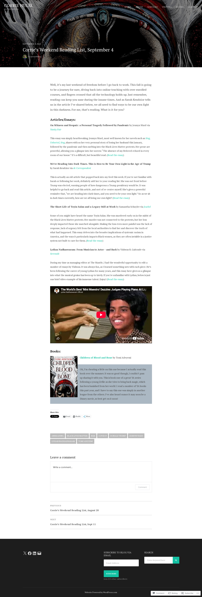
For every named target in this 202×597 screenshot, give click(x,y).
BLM (93, 435)
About (139, 7)
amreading (58, 435)
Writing (167, 7)
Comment (142, 487)
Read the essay (115, 155)
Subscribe (111, 574)
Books (179, 7)
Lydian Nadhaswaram (63, 441)
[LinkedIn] (34, 553)
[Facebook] (29, 553)
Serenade (54, 253)
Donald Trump (118, 435)
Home (128, 7)
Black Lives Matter (77, 435)
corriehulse (36, 56)
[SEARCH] (176, 560)
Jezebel (147, 206)
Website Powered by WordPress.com (101, 592)
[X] (25, 553)
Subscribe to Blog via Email (117, 554)
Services (152, 7)
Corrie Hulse (18, 5)
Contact (193, 7)
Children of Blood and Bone (96, 357)
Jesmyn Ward (136, 435)
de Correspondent (82, 168)
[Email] (39, 553)
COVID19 (103, 435)
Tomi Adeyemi (85, 441)
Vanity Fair (55, 129)
